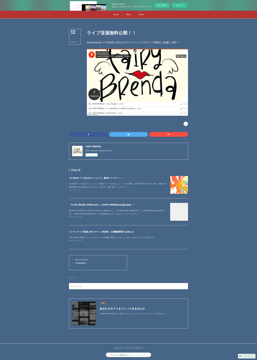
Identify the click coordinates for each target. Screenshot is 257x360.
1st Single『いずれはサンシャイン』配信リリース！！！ (96, 177)
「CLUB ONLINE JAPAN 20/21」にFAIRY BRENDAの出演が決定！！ (102, 204)
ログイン (180, 5)
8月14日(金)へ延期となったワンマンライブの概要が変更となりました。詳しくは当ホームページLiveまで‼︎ (111, 237)
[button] (116, 14)
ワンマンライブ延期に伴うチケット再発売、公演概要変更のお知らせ (101, 231)
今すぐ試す (162, 5)
